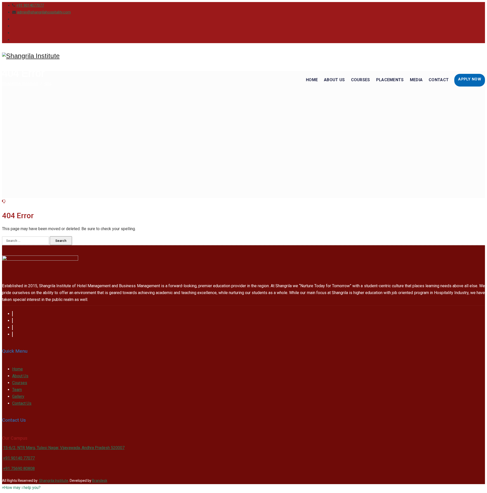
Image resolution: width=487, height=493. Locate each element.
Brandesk (99, 481)
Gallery (18, 396)
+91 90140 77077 (19, 458)
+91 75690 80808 (19, 468)
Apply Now (469, 79)
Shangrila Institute (53, 481)
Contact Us (21, 403)
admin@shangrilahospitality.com (44, 12)
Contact (439, 79)
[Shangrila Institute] (31, 56)
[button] (21, 487)
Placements (390, 79)
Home (312, 79)
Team (17, 389)
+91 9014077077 (30, 5)
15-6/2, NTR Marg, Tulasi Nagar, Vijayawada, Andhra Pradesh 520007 (64, 447)
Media (416, 79)
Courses (360, 79)
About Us (334, 79)
